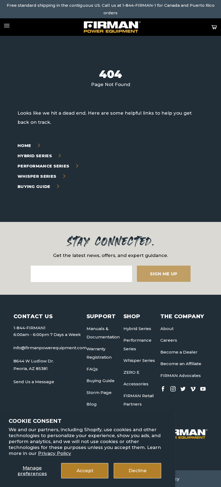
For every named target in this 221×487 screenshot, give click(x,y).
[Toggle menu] (6, 25)
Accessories (136, 383)
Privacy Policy (54, 453)
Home (25, 145)
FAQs (92, 369)
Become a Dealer (179, 352)
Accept (85, 470)
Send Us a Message (33, 381)
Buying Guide (34, 186)
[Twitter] (183, 388)
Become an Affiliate (180, 363)
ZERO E (131, 372)
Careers (168, 340)
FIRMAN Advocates (180, 375)
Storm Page (99, 392)
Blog (92, 404)
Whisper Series (38, 176)
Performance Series (44, 166)
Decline (138, 470)
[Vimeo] (193, 388)
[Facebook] (163, 388)
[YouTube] (203, 388)
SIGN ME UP (163, 273)
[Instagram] (173, 388)
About (167, 328)
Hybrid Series (35, 155)
